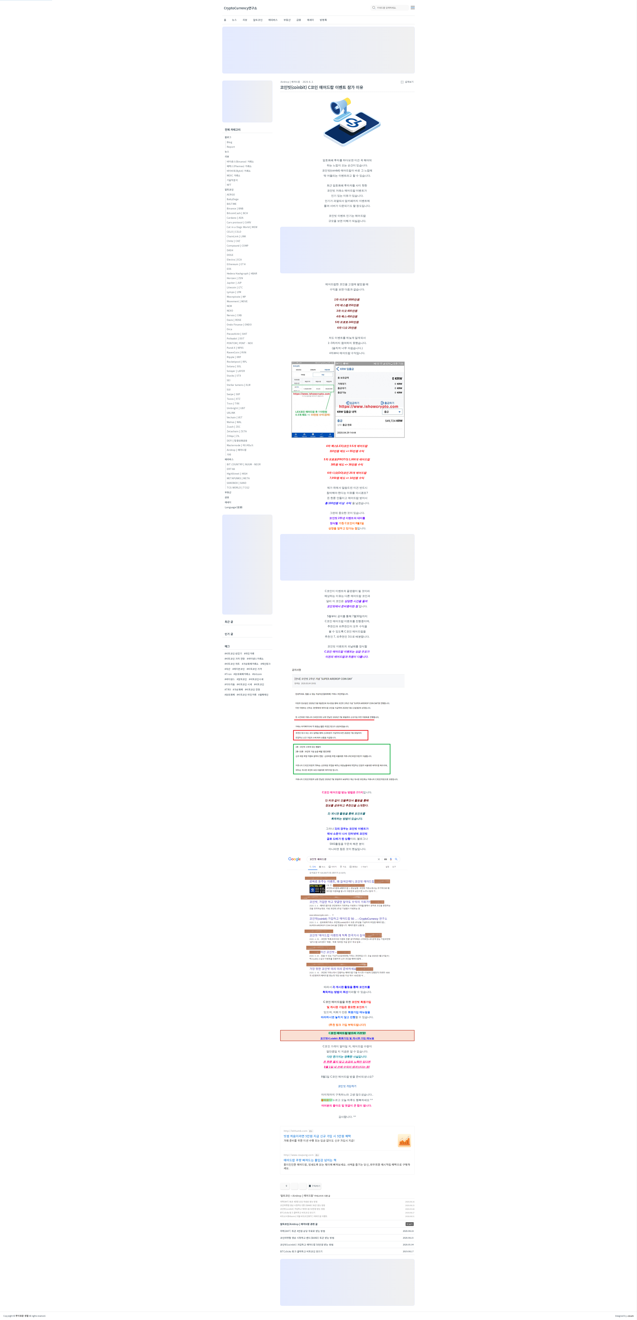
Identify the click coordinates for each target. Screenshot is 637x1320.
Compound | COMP (237, 245)
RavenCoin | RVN (236, 352)
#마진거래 (249, 653)
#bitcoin (257, 674)
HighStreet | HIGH (237, 473)
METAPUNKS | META (238, 478)
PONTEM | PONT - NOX (240, 343)
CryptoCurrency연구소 (240, 8)
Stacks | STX (234, 375)
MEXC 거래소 (233, 175)
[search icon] (373, 8)
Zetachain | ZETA (237, 431)
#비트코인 (259, 684)
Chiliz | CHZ (233, 241)
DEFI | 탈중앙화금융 (237, 440)
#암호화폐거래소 (242, 674)
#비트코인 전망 (252, 689)
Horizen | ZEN (235, 278)
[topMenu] (413, 7)
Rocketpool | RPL (237, 361)
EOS (229, 268)
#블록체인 (263, 694)
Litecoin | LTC (235, 287)
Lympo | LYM (234, 292)
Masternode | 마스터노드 (240, 445)
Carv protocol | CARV (239, 222)
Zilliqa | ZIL (233, 436)
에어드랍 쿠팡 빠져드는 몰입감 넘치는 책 (310, 1160)
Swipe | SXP (233, 394)
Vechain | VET (235, 417)
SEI (228, 380)
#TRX (228, 689)
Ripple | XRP (234, 357)
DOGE (230, 255)
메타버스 (273, 20)
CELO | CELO (234, 231)
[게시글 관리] (303, 1186)
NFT (229, 184)
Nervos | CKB (234, 315)
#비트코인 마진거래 (246, 694)
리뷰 (245, 20)
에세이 (310, 20)
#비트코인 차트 (232, 663)
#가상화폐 (238, 689)
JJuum (630, 1315)
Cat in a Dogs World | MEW (242, 227)
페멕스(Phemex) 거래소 (239, 166)
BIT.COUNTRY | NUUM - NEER (244, 464)
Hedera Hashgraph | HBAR (242, 273)
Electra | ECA (234, 259)
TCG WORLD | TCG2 (238, 487)
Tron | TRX (233, 403)
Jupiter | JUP (234, 282)
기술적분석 (232, 180)
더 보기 (410, 1224)
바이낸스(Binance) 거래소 (240, 161)
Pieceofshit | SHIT (237, 333)
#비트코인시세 (256, 679)
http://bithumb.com (295, 1130)
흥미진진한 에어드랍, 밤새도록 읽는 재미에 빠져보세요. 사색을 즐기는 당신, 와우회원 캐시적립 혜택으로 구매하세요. (347, 1166)
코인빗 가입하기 (347, 1086)
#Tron (228, 674)
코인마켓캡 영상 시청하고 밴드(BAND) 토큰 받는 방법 (302, 1205)
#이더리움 (230, 684)
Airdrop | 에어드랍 (290, 81)
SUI (229, 389)
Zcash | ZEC (233, 426)
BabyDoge (233, 199)
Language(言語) (234, 507)
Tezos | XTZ (233, 398)
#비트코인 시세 (244, 684)
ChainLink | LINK (236, 236)
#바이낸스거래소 (255, 658)
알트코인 (258, 20)
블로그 (228, 137)
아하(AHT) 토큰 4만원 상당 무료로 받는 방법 (299, 1201)
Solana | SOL (234, 366)
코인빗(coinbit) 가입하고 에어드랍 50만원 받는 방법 (302, 1208)
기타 (229, 454)
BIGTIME (232, 203)
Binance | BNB (235, 208)
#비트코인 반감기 (233, 653)
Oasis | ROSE (234, 320)
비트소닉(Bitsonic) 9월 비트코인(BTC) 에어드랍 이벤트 (303, 1216)
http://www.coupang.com (299, 1155)
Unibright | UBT (236, 408)
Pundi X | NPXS (235, 347)
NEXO (230, 310)
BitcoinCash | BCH (237, 213)
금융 (298, 20)
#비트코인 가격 (254, 669)
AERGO (231, 194)
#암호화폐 (230, 694)
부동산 (287, 20)
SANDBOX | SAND (236, 482)
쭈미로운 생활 (22, 1315)
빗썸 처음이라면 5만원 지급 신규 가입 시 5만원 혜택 (317, 1136)
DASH (230, 250)
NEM (229, 306)
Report (231, 146)
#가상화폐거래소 (250, 663)
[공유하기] (294, 1186)
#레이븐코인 (238, 669)
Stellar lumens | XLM (238, 384)
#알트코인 (242, 679)
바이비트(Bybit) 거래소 (239, 170)
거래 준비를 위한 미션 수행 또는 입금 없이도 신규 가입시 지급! (319, 1140)
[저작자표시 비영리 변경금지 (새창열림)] (410, 1187)
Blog (229, 142)
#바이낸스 (230, 679)
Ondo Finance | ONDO (239, 324)
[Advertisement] (318, 50)
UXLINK (231, 412)
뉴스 (234, 20)
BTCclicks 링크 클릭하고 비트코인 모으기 (297, 1212)
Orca (229, 329)
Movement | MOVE (237, 301)
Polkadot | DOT (236, 338)
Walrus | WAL (234, 422)
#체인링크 (266, 663)
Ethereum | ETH (236, 264)
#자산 (227, 669)
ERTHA (231, 469)
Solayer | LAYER (236, 371)
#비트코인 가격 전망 (235, 658)
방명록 (323, 20)
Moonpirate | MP (236, 296)
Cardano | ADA (235, 217)
